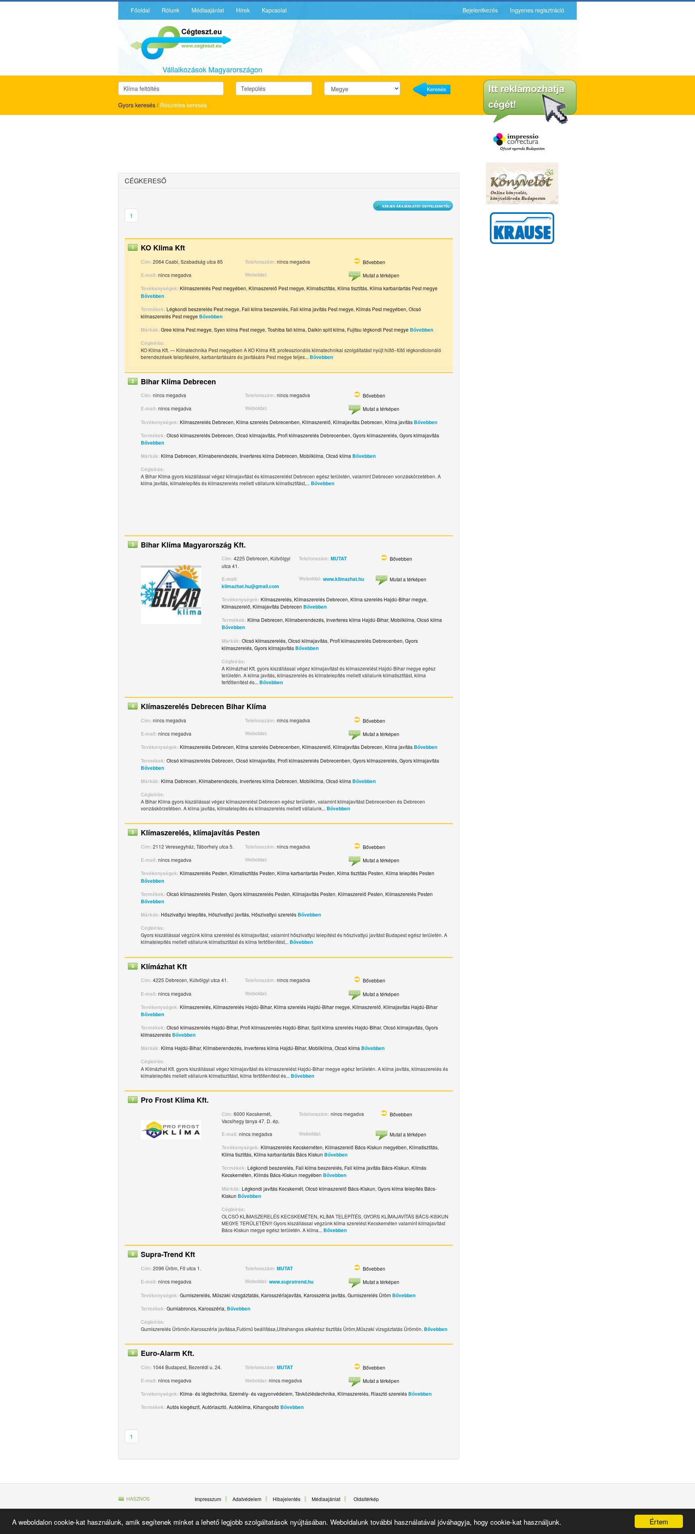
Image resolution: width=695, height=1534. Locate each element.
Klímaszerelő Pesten (360, 893)
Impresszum (208, 1498)
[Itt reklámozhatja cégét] (530, 102)
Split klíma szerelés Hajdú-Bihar (346, 1027)
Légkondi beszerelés (270, 1167)
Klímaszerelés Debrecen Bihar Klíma (203, 706)
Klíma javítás (399, 421)
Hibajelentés (286, 1498)
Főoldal (140, 10)
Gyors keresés (136, 105)
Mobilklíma (311, 455)
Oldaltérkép (366, 1498)
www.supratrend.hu (291, 1281)
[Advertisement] (188, 145)
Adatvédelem (246, 1498)
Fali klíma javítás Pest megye (322, 309)
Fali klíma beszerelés (265, 309)
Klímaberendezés (218, 455)
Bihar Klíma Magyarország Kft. (193, 544)
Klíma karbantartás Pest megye (404, 288)
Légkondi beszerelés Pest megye (203, 309)
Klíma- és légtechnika (203, 1393)
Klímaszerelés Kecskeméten (292, 1147)
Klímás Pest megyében (381, 309)
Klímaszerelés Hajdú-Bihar (242, 1006)
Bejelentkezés (480, 10)
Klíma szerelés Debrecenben (268, 421)
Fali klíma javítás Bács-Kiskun (376, 1167)
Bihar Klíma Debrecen (178, 381)
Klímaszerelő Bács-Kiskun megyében (366, 1147)
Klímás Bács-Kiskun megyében (288, 1174)
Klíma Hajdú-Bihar (181, 1047)
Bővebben (374, 261)
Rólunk (170, 10)
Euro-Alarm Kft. (167, 1353)
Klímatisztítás (320, 288)
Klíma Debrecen (178, 455)
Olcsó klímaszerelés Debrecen (200, 435)
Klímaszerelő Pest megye (276, 288)
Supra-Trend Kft (168, 1254)
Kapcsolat (274, 10)
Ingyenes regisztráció (537, 10)
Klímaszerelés (276, 599)
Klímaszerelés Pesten (203, 873)
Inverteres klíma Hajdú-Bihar (357, 619)
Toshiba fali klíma (286, 329)
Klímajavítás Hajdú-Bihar (410, 1006)
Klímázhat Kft (164, 966)
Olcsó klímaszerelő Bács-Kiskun (340, 1188)
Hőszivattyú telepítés (183, 914)
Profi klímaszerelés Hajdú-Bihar (274, 1027)
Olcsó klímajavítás (255, 435)
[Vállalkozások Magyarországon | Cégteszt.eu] (174, 42)
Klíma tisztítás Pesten (360, 873)
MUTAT (339, 558)
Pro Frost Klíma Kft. (175, 1100)
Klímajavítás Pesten (313, 893)
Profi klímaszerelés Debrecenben (314, 435)
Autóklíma (240, 1406)
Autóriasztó (214, 1406)
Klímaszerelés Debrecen (207, 421)
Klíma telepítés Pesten (410, 873)
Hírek (243, 10)
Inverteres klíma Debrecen (268, 455)
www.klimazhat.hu (343, 578)
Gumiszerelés (195, 1295)
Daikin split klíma (326, 329)
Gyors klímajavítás (419, 435)
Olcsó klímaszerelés (264, 640)
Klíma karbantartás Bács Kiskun (288, 1154)
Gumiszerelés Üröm (369, 1295)
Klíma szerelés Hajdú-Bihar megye (388, 599)
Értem (659, 1521)
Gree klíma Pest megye (186, 329)
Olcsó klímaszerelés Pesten (197, 893)
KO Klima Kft (163, 247)
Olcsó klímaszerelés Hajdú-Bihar (202, 1027)
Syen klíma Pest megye (239, 329)
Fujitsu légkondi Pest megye (378, 329)
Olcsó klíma (338, 455)
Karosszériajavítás (281, 1295)
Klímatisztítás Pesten (252, 873)
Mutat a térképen (381, 275)
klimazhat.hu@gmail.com (250, 586)
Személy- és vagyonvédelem (260, 1393)
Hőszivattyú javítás (228, 914)
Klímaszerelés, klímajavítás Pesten (200, 832)
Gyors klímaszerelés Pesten (259, 893)
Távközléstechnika (315, 1393)
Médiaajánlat (207, 10)
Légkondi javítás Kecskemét (272, 1188)
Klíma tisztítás (352, 288)
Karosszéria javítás (324, 1295)
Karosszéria (211, 1308)
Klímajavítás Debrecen (357, 421)
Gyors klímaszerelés (375, 435)
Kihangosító (266, 1406)
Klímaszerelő (316, 421)
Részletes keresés (183, 105)
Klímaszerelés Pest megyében (213, 288)
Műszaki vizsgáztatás (235, 1295)
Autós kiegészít (183, 1406)
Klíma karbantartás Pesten (306, 873)
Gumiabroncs (181, 1308)
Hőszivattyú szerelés (273, 914)
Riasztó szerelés (389, 1393)
